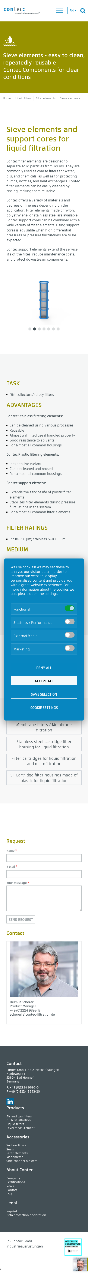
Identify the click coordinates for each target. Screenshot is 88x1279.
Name (10, 850)
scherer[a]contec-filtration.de (32, 1014)
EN (71, 10)
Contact (11, 1190)
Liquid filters (23, 98)
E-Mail (10, 867)
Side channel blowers (21, 1161)
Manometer (14, 1157)
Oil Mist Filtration (18, 1120)
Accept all (44, 681)
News (10, 1186)
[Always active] (70, 608)
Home (7, 98)
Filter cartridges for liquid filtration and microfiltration (44, 760)
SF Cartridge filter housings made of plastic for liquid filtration (44, 777)
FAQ (9, 1194)
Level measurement (20, 1128)
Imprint (11, 1211)
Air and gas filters (19, 1116)
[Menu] (59, 11)
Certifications (15, 1182)
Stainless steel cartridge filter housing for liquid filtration (44, 744)
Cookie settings (44, 707)
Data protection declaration (26, 1215)
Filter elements (17, 1153)
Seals (10, 1149)
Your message (16, 883)
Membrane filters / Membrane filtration (44, 727)
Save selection (44, 694)
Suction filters (16, 1145)
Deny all (44, 667)
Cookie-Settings (11, 1269)
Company (13, 1178)
